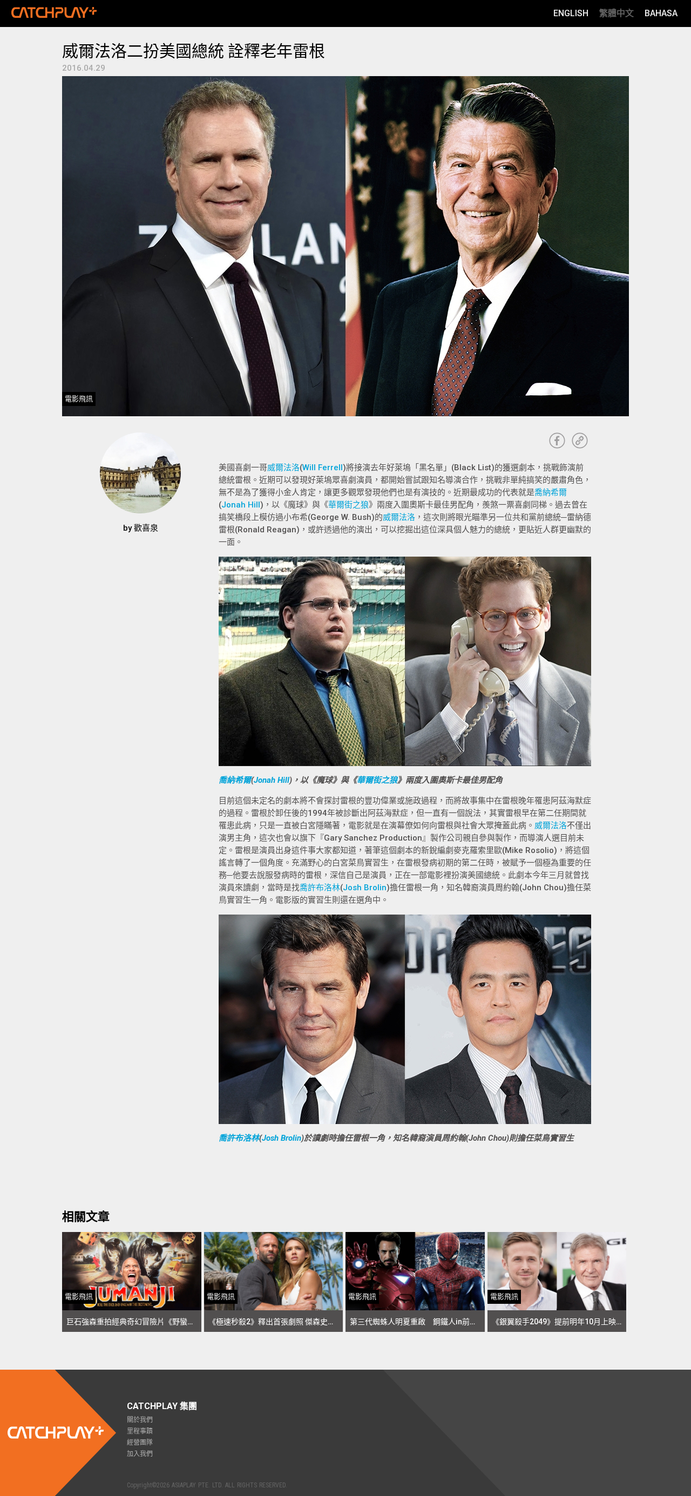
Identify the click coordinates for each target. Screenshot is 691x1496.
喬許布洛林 (320, 887)
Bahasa (661, 13)
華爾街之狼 (348, 505)
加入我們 (140, 1454)
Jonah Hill (240, 505)
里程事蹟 (140, 1431)
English (570, 13)
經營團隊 (140, 1442)
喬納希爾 (550, 492)
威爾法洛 (283, 467)
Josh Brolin (365, 887)
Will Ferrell (322, 467)
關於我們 (140, 1420)
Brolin (291, 1138)
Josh (271, 1138)
